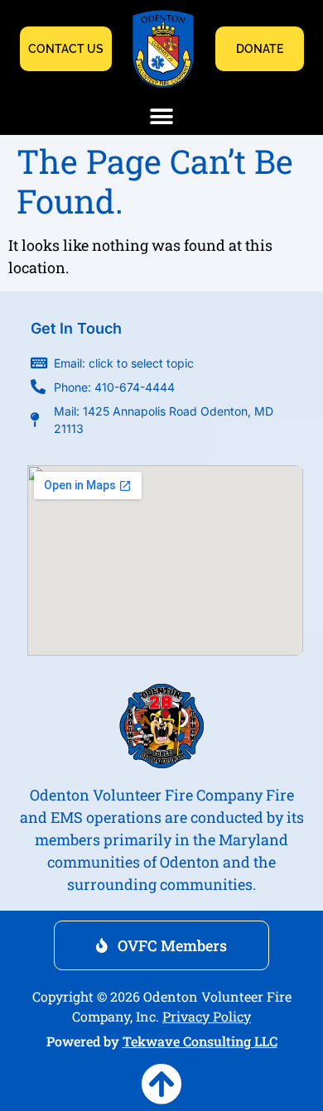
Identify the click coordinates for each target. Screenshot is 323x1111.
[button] (162, 116)
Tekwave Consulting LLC (200, 1041)
